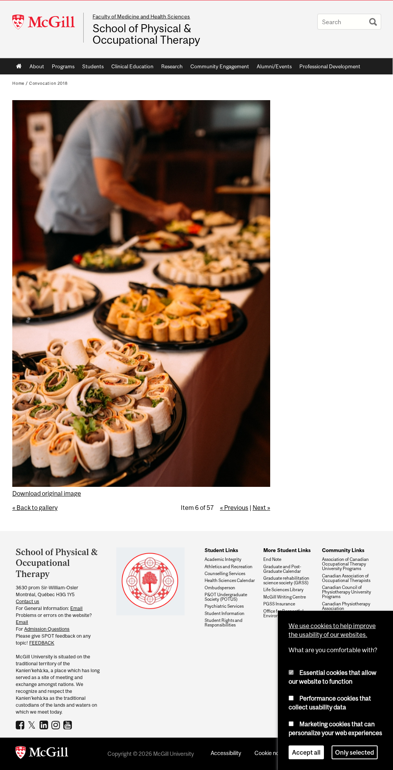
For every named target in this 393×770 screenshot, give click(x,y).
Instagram (56, 724)
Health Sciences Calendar (230, 580)
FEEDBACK (41, 643)
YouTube (68, 724)
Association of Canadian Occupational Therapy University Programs (345, 564)
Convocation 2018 (48, 83)
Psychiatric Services (224, 606)
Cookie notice (271, 753)
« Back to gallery (35, 507)
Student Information (224, 613)
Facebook (21, 724)
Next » (261, 507)
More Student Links (286, 550)
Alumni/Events (274, 66)
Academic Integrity (223, 559)
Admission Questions (46, 629)
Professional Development (329, 66)
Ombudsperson (220, 587)
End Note (272, 559)
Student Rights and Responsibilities (224, 622)
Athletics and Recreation (229, 566)
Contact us (27, 601)
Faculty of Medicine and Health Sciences (141, 16)
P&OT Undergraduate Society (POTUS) (226, 597)
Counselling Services (225, 573)
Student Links (221, 550)
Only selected (354, 752)
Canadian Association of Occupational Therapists (346, 578)
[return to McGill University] (42, 753)
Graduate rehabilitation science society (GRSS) (286, 580)
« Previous (234, 507)
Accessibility (226, 753)
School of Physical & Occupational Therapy (146, 34)
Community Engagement (219, 66)
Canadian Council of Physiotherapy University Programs (346, 592)
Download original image (46, 493)
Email (76, 608)
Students (93, 66)
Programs (63, 66)
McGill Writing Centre (284, 597)
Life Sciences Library (283, 589)
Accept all (306, 752)
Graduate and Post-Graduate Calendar (282, 569)
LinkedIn (45, 724)
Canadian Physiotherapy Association (346, 606)
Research (172, 66)
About (37, 66)
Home (19, 66)
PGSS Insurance (279, 604)
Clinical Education (132, 66)
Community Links (343, 550)
